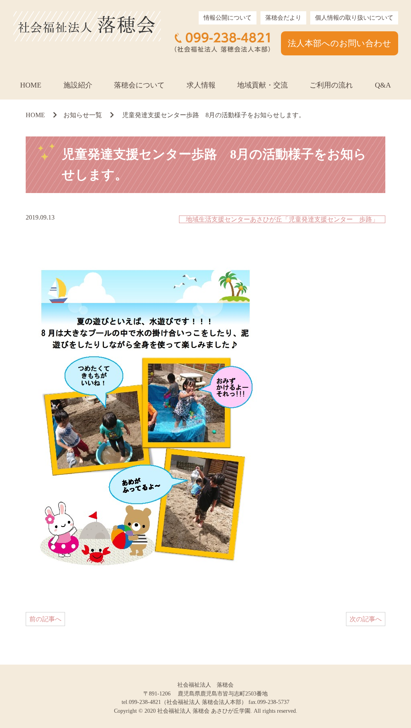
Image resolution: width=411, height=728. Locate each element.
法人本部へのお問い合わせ (339, 43)
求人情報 (201, 85)
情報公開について (227, 17)
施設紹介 (77, 85)
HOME (30, 85)
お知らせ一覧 (82, 115)
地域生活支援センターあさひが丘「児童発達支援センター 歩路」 (282, 219)
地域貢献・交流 (262, 85)
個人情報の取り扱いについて (354, 17)
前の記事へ (45, 619)
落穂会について (139, 85)
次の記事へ (366, 619)
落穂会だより (283, 17)
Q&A (383, 85)
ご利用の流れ (331, 85)
